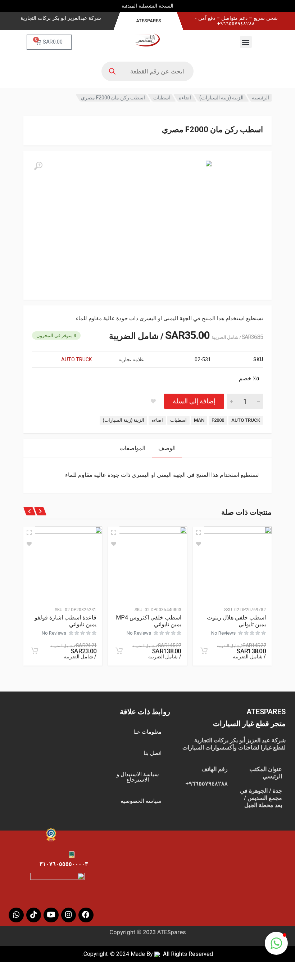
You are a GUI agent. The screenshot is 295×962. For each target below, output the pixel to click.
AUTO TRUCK (76, 359)
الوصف (167, 448)
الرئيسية (260, 97)
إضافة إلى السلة (194, 401)
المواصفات (132, 448)
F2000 (218, 420)
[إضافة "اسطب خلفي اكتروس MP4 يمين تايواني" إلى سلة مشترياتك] (119, 650)
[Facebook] (86, 915)
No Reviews (223, 633)
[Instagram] (68, 915)
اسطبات (162, 97)
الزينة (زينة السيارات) (221, 97)
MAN (199, 420)
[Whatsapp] (16, 915)
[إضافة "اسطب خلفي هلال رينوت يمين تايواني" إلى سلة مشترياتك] (204, 650)
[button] (246, 42)
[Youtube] (51, 915)
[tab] (167, 448)
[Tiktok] (33, 915)
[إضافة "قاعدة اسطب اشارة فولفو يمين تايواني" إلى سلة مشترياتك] (34, 650)
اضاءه (185, 97)
